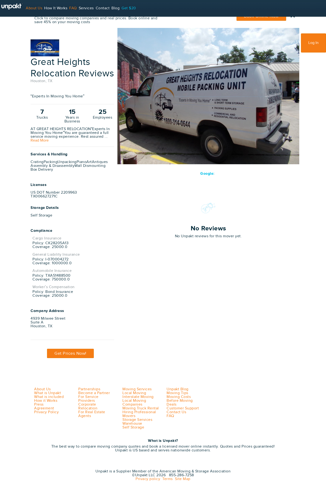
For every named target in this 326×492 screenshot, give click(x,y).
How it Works (45, 400)
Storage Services (137, 420)
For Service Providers (19, 25)
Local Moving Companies (134, 402)
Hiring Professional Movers (139, 414)
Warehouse (132, 423)
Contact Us (176, 412)
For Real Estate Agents (91, 414)
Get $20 (128, 8)
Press (39, 404)
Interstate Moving (138, 397)
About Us (34, 8)
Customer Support (183, 408)
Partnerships (89, 389)
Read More (40, 141)
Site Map (181, 479)
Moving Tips (177, 393)
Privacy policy (148, 479)
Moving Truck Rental (140, 408)
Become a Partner (94, 393)
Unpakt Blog (178, 389)
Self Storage (133, 427)
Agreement (44, 408)
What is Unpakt (47, 393)
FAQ (73, 8)
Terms (166, 479)
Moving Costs (179, 397)
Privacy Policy (46, 412)
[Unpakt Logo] (56, 464)
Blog (115, 8)
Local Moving (134, 393)
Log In (313, 43)
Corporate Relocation (87, 406)
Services (86, 8)
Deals (172, 404)
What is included (49, 397)
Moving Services (137, 389)
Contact (103, 8)
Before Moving (180, 400)
